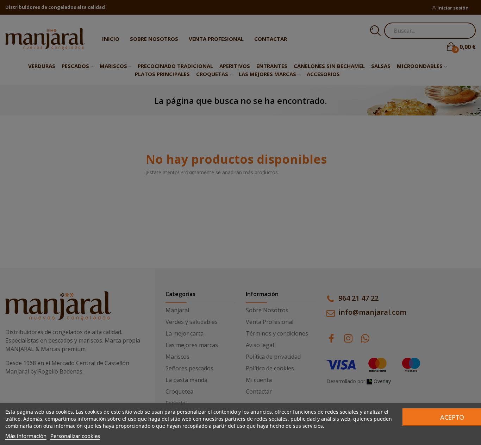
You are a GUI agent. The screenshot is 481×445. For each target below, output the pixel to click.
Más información (25, 435)
